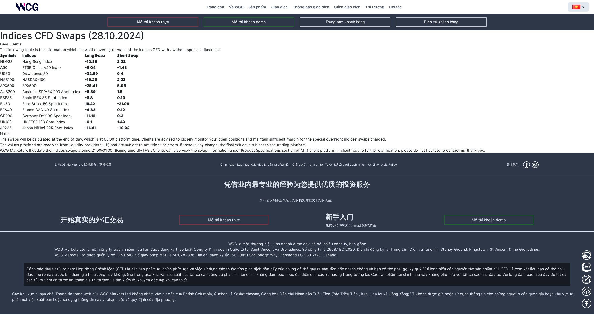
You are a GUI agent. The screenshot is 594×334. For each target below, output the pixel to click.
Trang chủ (215, 7)
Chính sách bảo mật (234, 164)
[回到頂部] (586, 303)
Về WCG (236, 7)
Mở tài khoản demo (249, 21)
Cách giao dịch (347, 7)
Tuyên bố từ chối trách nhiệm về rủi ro (352, 164)
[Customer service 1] (586, 255)
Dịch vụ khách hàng (441, 21)
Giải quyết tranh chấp (307, 164)
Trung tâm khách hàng (345, 21)
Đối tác (395, 7)
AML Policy (389, 164)
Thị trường (374, 7)
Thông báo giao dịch (311, 7)
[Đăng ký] (586, 279)
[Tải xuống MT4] (586, 291)
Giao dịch (279, 7)
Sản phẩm (257, 7)
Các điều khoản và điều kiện (270, 164)
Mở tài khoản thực (153, 21)
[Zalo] (586, 267)
